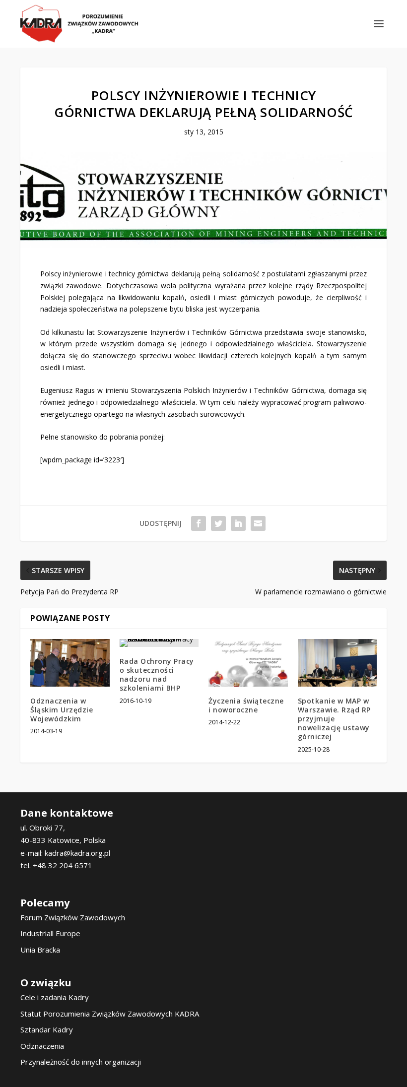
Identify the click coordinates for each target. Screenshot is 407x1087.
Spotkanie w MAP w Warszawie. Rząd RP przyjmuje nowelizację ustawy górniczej (334, 719)
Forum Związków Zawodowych (72, 917)
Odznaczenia (42, 1046)
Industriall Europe (50, 933)
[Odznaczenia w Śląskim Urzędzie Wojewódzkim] (70, 663)
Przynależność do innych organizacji (80, 1062)
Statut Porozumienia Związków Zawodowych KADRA (109, 1014)
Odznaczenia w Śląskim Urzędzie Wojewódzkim (61, 709)
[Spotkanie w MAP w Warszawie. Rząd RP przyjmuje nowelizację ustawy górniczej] (337, 663)
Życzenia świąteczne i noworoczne (246, 705)
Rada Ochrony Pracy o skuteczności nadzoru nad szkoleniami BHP (157, 674)
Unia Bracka (40, 950)
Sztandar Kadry (46, 1029)
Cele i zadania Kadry (54, 997)
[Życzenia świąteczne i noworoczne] (248, 663)
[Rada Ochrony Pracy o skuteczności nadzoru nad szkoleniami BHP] (159, 643)
